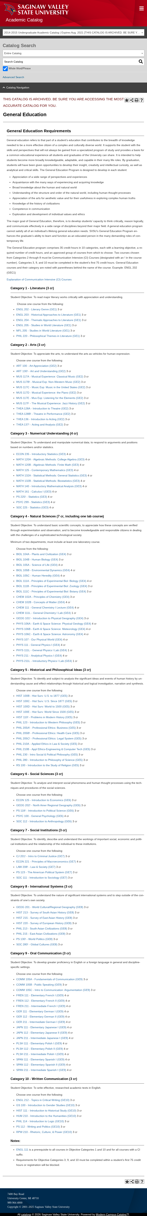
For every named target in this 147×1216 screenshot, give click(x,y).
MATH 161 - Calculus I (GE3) (33, 491)
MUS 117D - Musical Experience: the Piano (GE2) (46, 392)
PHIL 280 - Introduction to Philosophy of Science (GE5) (49, 759)
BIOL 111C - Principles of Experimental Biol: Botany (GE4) (51, 591)
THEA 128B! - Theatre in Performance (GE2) (43, 413)
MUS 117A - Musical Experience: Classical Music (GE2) (49, 376)
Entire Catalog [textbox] (12, 53)
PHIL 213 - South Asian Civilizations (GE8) (41, 928)
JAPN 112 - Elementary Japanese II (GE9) (41, 1032)
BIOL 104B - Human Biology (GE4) (37, 559)
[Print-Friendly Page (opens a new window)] (137, 100)
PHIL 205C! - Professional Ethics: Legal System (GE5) (49, 738)
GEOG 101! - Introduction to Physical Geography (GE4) (49, 618)
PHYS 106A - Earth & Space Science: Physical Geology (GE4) (53, 623)
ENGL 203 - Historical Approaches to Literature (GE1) (48, 314)
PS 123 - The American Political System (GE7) (44, 872)
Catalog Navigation (17, 87)
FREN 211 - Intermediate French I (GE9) (40, 1006)
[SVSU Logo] (36, 9)
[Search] (140, 61)
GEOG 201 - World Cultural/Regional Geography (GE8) (49, 907)
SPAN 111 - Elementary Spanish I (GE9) (40, 1059)
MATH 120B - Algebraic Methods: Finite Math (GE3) (47, 464)
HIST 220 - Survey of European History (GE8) (44, 923)
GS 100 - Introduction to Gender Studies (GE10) (45, 1105)
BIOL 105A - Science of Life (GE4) (37, 564)
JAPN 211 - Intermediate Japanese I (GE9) (42, 1038)
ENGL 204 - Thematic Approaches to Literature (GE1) (48, 320)
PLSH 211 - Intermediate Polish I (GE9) (40, 1054)
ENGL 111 (22, 1149)
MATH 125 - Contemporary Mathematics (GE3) (44, 470)
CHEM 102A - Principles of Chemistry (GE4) (42, 596)
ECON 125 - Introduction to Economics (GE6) (43, 800)
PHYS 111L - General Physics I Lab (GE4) (41, 650)
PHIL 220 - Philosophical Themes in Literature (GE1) (48, 335)
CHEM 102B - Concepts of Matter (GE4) (40, 602)
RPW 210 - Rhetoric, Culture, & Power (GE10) (44, 1132)
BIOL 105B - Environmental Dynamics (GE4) (43, 570)
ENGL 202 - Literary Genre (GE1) (36, 309)
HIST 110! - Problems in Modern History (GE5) (44, 717)
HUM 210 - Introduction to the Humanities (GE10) (46, 1115)
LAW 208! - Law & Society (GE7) (36, 866)
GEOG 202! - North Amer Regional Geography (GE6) (48, 805)
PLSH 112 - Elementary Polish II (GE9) (39, 1048)
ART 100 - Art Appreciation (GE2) (36, 365)
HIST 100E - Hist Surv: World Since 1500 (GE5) (45, 711)
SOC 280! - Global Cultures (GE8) (36, 944)
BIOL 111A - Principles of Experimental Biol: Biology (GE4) (51, 580)
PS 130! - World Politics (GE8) (34, 939)
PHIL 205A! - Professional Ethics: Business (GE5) (46, 727)
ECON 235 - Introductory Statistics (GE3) (41, 454)
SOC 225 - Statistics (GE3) (32, 507)
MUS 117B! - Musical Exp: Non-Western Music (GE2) (48, 381)
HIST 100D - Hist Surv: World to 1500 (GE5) (43, 706)
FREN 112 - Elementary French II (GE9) (40, 1000)
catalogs (26, 1214)
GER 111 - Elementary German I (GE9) (40, 1011)
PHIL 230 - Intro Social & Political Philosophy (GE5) (47, 754)
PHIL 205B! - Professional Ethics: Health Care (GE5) (47, 733)
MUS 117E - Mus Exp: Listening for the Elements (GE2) (49, 397)
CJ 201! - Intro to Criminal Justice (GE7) (40, 856)
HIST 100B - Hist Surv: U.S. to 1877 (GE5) (42, 695)
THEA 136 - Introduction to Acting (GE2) (40, 419)
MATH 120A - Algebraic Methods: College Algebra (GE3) (50, 459)
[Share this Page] (132, 100)
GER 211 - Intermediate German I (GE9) (40, 1021)
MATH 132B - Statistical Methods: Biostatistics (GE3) (48, 480)
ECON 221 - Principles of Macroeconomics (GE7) (46, 861)
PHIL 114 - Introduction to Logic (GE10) (40, 1121)
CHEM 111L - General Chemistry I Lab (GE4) (43, 612)
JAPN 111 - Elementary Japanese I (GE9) (41, 1027)
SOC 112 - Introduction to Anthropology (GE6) (44, 821)
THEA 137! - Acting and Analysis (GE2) (39, 424)
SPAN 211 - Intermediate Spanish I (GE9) (41, 1069)
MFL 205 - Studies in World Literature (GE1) (43, 330)
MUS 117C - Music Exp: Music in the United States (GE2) (50, 387)
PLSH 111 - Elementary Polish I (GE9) (39, 1043)
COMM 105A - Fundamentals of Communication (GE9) (49, 979)
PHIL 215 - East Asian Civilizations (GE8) (40, 933)
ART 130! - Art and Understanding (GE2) (41, 371)
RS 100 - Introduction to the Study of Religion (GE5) (47, 765)
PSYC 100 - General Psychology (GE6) (40, 815)
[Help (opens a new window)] (142, 100)
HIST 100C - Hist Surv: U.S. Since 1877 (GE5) (44, 701)
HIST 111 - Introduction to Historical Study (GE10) (46, 1110)
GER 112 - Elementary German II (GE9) (40, 1016)
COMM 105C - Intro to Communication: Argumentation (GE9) (53, 989)
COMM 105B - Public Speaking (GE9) (39, 984)
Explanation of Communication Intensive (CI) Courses (39, 279)
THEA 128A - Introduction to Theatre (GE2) (42, 408)
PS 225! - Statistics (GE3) (31, 496)
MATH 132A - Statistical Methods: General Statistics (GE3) (51, 475)
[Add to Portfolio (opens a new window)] (127, 100)
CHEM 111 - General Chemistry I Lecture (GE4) (45, 607)
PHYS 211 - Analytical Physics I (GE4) (39, 655)
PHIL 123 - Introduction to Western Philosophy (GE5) (48, 722)
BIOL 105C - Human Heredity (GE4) (38, 575)
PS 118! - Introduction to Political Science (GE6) (45, 810)
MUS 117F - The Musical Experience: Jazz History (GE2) (50, 403)
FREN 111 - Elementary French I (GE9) (40, 995)
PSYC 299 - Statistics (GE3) (33, 502)
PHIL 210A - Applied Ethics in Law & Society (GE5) (46, 743)
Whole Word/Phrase (20, 68)
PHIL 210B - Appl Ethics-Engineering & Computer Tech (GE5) (53, 749)
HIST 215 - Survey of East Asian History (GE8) (44, 917)
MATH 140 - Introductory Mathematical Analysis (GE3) (49, 486)
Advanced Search (13, 77)
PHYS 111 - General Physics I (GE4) (38, 644)
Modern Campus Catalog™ (112, 1214)
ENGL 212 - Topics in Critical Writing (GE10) (42, 1100)
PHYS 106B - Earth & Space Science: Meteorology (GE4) (50, 628)
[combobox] (73, 32)
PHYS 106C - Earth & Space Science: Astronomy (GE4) (49, 634)
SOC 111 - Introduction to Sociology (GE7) (41, 877)
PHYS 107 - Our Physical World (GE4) (39, 639)
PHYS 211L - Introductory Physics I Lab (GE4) (44, 660)
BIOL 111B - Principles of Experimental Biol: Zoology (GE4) (51, 586)
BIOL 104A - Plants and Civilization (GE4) (41, 554)
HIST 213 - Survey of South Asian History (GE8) (45, 912)
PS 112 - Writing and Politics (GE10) (38, 1126)
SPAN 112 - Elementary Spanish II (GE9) (40, 1064)
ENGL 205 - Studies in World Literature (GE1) (43, 325)
